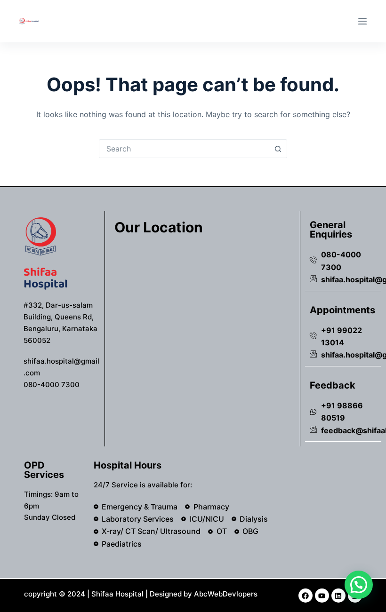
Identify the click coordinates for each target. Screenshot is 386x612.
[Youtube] (322, 595)
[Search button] (278, 149)
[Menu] (362, 21)
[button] (359, 585)
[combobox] (184, 148)
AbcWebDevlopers (225, 593)
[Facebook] (305, 595)
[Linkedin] (338, 595)
